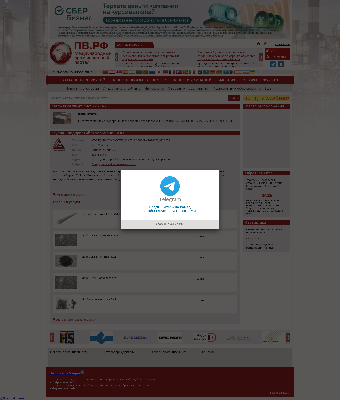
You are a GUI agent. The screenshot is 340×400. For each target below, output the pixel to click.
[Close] (219, 170)
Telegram (170, 199)
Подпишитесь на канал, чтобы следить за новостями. (170, 209)
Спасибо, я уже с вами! (170, 224)
